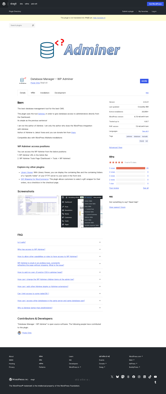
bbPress (133, 364)
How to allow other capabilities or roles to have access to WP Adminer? (48, 256)
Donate (103, 364)
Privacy (12, 367)
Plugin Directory (15, 11)
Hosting (12, 364)
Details (23, 93)
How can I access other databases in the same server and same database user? (51, 301)
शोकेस (41, 356)
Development (60, 93)
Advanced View (115, 147)
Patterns (42, 367)
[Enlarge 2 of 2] (99, 198)
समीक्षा (33, 93)
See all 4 (145, 131)
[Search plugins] (33, 25)
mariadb (145, 136)
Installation (44, 93)
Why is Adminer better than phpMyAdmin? (35, 308)
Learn (71, 356)
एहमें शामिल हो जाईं (104, 356)
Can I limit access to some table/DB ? (33, 294)
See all (145, 188)
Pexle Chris (35, 83)
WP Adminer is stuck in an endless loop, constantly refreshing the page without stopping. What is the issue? (41, 264)
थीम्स (40, 360)
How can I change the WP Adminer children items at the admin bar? (46, 279)
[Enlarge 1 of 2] (56, 198)
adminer (129, 136)
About (11, 356)
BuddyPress (134, 367)
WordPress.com (136, 356)
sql (147, 141)
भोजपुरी (33, 380)
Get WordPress (155, 4)
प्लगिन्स (41, 364)
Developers (73, 364)
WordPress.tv (75, 367)
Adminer (41, 114)
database (137, 136)
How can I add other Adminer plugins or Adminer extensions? (43, 286)
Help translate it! (99, 18)
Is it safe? (22, 242)
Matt (131, 360)
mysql (142, 141)
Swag (102, 367)
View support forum (117, 207)
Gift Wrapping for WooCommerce (34, 179)
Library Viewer (27, 172)
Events (101, 360)
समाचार (11, 360)
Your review (114, 188)
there (73, 132)
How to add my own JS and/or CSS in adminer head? (40, 272)
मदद (147, 93)
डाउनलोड (144, 81)
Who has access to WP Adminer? (31, 249)
